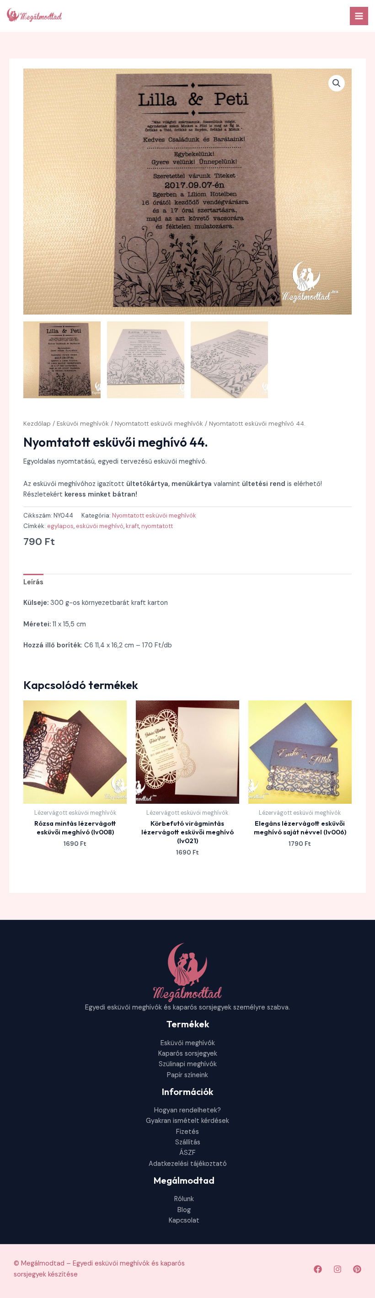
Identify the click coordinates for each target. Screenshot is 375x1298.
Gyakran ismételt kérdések (187, 1120)
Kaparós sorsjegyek (187, 1053)
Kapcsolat (184, 1220)
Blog (184, 1210)
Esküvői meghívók (83, 423)
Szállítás (187, 1142)
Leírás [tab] (33, 582)
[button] (336, 83)
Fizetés (187, 1131)
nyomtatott (157, 526)
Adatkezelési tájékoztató (188, 1163)
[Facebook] (318, 1269)
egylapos (60, 526)
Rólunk (184, 1199)
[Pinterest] (357, 1269)
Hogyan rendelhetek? (187, 1110)
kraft (132, 526)
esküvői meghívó (99, 526)
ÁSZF (187, 1152)
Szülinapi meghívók (188, 1064)
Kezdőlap (37, 423)
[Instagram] (337, 1269)
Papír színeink (187, 1075)
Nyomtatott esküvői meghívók (159, 423)
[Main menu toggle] (359, 16)
